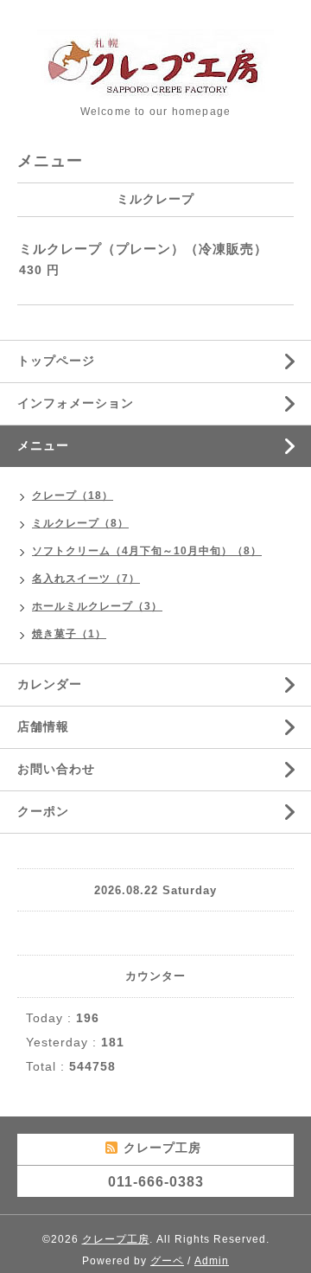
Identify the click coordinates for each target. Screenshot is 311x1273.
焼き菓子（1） (69, 634)
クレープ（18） (72, 495)
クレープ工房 (115, 1239)
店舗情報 (43, 726)
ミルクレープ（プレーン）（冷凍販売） (143, 248)
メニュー (43, 445)
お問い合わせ (56, 769)
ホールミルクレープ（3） (97, 606)
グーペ (167, 1261)
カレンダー (49, 684)
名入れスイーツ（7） (86, 579)
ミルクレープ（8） (80, 523)
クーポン (43, 811)
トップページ (56, 361)
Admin (211, 1261)
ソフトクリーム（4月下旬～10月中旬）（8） (147, 551)
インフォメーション (75, 403)
